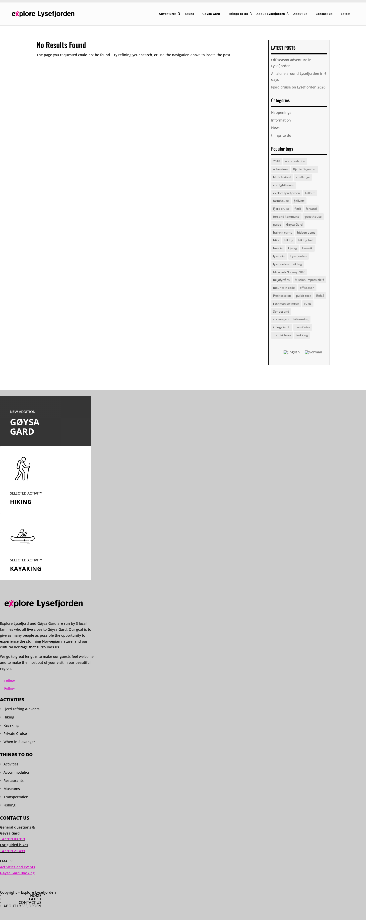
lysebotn (279, 256)
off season (307, 288)
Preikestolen (282, 295)
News (275, 127)
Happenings (281, 112)
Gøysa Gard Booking (17, 873)
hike (276, 240)
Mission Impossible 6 (309, 280)
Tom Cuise (302, 327)
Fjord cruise (281, 209)
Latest (346, 14)
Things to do (238, 14)
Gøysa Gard (211, 14)
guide (277, 224)
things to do (281, 135)
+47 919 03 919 (12, 838)
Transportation (15, 797)
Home (35, 895)
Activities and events (17, 867)
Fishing (9, 805)
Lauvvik (307, 248)
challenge (303, 177)
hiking (288, 240)
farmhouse (281, 201)
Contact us (324, 14)
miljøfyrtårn (281, 280)
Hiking (8, 717)
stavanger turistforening (290, 319)
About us (300, 14)
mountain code (284, 288)
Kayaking (11, 725)
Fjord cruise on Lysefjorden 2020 (298, 87)
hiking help (306, 240)
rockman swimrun (286, 303)
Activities (10, 764)
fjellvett (299, 201)
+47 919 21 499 (12, 850)
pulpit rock (303, 295)
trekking (302, 335)
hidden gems (306, 232)
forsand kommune (286, 216)
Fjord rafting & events (21, 709)
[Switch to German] (313, 352)
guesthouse (313, 216)
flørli (298, 209)
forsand (311, 209)
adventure (280, 169)
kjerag (292, 248)
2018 (276, 161)
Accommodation (16, 772)
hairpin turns (282, 232)
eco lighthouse (283, 185)
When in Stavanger (19, 741)
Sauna (189, 14)
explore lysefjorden (286, 193)
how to (278, 248)
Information (281, 120)
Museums (11, 788)
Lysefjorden (298, 256)
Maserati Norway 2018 (289, 272)
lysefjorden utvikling (287, 264)
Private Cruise (15, 733)
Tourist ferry (282, 335)
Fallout (310, 193)
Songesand (281, 311)
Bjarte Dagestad (304, 169)
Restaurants (13, 780)
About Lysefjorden (270, 14)
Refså (320, 295)
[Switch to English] (291, 352)
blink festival (282, 177)
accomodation (295, 161)
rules (307, 303)
